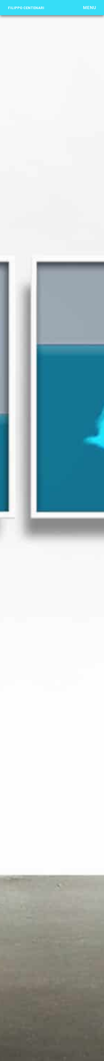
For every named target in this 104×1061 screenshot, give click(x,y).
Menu (89, 7)
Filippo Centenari (26, 8)
